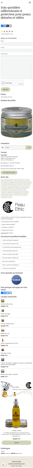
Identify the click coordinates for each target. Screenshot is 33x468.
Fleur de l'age (5, 314)
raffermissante (13, 185)
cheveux (3, 187)
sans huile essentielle (7, 180)
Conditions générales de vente (16, 463)
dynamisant (4, 197)
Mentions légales (16, 461)
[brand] (2, 2)
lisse (20, 185)
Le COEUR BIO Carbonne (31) (10, 243)
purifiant (26, 187)
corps (21, 187)
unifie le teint (26, 185)
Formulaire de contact (9, 172)
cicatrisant (16, 194)
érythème (25, 192)
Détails (16, 442)
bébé (16, 187)
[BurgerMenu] (30, 2)
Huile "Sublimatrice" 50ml (9, 343)
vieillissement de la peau (15, 182)
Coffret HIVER (16, 430)
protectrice (19, 189)
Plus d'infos (10, 233)
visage (3, 194)
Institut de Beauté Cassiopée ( (10, 240)
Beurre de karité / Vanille (9, 374)
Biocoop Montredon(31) (8, 261)
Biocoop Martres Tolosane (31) (10, 258)
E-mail (2, 47)
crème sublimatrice (7, 323)
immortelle (4, 182)
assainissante (17, 192)
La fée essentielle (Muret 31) (9, 250)
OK (29, 147)
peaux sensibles (18, 180)
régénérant (11, 187)
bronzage (9, 194)
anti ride (12, 189)
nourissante (4, 185)
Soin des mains (6, 353)
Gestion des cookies (16, 466)
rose (24, 189)
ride (10, 197)
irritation (3, 192)
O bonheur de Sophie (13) (9, 268)
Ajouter (5, 89)
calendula (10, 192)
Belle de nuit (5, 333)
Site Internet (4, 53)
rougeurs (26, 180)
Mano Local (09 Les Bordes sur (10, 265)
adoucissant (24, 194)
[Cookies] (3, 465)
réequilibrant (4, 189)
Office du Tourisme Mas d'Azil (10, 254)
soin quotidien (27, 182)
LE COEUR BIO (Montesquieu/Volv (11, 247)
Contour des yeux (7, 304)
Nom (2, 41)
